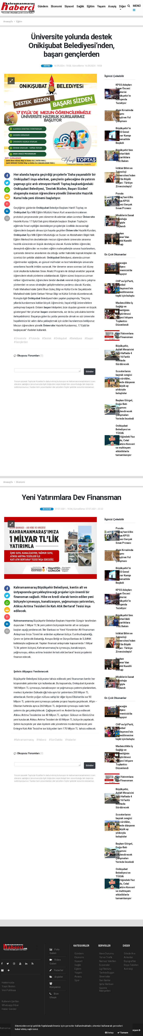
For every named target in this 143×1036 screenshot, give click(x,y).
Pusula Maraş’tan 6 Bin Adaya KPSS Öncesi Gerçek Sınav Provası (124, 201)
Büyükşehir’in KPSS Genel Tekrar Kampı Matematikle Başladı (123, 135)
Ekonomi (56, 6)
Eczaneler (104, 965)
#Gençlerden (21, 342)
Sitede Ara (129, 953)
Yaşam (101, 6)
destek (60, 280)
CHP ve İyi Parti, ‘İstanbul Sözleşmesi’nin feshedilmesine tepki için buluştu (125, 288)
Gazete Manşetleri (105, 989)
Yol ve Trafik (105, 957)
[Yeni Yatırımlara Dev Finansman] (50, 547)
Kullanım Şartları (10, 1001)
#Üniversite (20, 338)
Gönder (90, 371)
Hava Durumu (106, 953)
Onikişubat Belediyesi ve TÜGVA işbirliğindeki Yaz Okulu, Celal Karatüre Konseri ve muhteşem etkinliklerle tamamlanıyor (125, 440)
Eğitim (91, 6)
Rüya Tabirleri (131, 965)
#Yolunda (34, 338)
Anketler (128, 957)
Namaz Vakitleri (107, 961)
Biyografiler (130, 961)
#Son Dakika (55, 739)
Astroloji (128, 968)
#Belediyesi (75, 338)
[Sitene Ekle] (10, 970)
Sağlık (80, 6)
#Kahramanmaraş (24, 739)
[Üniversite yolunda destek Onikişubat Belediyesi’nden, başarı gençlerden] (50, 119)
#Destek (46, 338)
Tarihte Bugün (106, 972)
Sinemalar (104, 976)
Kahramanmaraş (23, 620)
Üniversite (89, 216)
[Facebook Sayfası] (3, 963)
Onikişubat (43, 207)
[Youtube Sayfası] (21, 963)
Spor (77, 980)
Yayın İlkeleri (8, 986)
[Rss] (34, 963)
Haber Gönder (9, 1009)
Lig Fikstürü (105, 968)
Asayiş (112, 6)
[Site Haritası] (3, 970)
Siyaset (69, 6)
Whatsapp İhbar (10, 1005)
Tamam (124, 1032)
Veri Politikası (9, 990)
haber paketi (6, 1031)
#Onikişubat (60, 338)
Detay (110, 1032)
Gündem (43, 6)
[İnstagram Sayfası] (15, 963)
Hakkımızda (8, 982)
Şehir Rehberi (106, 984)
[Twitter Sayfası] (9, 963)
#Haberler (70, 739)
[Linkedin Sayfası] (27, 963)
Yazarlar (58, 970)
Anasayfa (8, 21)
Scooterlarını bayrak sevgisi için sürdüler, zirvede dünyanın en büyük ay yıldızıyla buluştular (125, 382)
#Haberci (41, 739)
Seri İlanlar (105, 980)
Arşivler (58, 976)
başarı (48, 307)
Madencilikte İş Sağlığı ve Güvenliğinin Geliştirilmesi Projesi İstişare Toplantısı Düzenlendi (124, 313)
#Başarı (89, 338)
